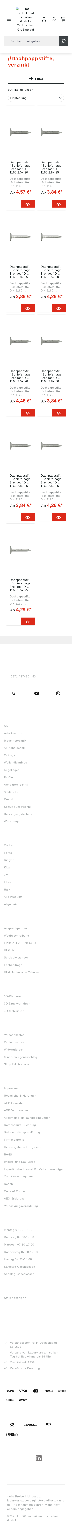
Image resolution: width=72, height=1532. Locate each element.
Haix (7, 889)
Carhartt (10, 845)
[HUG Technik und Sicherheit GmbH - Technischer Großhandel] (25, 19)
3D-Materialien (14, 1011)
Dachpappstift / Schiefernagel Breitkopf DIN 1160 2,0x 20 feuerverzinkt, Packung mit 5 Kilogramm (20, 376)
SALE (8, 726)
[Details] (28, 204)
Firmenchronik (14, 1139)
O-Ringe (10, 755)
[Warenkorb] (63, 19)
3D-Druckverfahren (17, 1003)
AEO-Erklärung (14, 1198)
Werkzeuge (12, 821)
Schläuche (11, 792)
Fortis (8, 852)
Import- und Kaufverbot (20, 1161)
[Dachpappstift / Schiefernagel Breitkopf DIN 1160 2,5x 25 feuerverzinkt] (20, 550)
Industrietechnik (15, 740)
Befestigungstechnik (18, 814)
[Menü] (9, 19)
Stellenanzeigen (15, 1297)
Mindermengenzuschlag (20, 1057)
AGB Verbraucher (16, 1110)
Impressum (11, 1088)
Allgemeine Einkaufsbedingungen (27, 1117)
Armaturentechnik (16, 784)
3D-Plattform (13, 996)
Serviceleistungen (16, 957)
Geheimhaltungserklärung (22, 1132)
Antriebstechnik (15, 747)
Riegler (9, 860)
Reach (8, 1183)
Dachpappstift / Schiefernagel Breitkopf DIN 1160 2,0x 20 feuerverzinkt (20, 167)
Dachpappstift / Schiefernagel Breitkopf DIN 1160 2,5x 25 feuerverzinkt (20, 584)
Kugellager (11, 770)
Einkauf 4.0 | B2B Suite (20, 942)
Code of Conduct (16, 1191)
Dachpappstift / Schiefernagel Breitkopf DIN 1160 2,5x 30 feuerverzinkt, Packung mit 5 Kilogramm (51, 271)
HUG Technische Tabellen (22, 972)
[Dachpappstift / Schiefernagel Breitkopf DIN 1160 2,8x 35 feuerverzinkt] (20, 237)
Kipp (7, 867)
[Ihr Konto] (44, 19)
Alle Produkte (13, 896)
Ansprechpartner (15, 928)
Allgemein (11, 904)
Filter (38, 78)
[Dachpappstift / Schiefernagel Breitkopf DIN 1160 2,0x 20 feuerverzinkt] (20, 132)
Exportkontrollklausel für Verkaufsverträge (33, 1169)
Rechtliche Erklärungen (20, 1095)
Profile (8, 777)
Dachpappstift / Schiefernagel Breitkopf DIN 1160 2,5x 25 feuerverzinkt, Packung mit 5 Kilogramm (51, 480)
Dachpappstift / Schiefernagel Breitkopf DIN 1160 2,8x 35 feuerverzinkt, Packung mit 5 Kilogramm (51, 167)
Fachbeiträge (13, 965)
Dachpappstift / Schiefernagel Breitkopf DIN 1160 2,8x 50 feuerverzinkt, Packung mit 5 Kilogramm (51, 376)
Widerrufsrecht (14, 1049)
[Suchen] (63, 41)
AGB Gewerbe (14, 1103)
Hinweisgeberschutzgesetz (22, 1147)
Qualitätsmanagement (19, 1176)
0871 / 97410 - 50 (23, 676)
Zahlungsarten (14, 1042)
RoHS (8, 1154)
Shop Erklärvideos (16, 1064)
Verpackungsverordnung (21, 1206)
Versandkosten (14, 1034)
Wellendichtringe (15, 762)
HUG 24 (9, 950)
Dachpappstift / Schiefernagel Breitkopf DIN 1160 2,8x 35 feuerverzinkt (20, 271)
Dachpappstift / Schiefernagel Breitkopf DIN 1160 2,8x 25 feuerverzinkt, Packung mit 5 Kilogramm (20, 480)
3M (6, 874)
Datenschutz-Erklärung (20, 1125)
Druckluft (10, 799)
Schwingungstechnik (18, 806)
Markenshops (15, 838)
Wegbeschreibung (16, 935)
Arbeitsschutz (13, 733)
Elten (7, 882)
